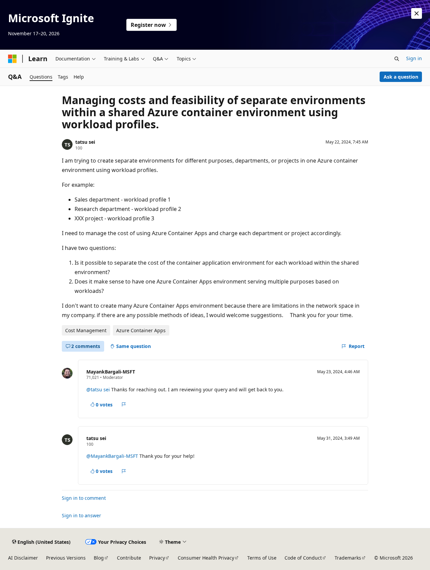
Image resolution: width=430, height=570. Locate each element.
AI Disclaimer (23, 558)
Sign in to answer (81, 515)
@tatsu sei (98, 389)
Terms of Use (261, 558)
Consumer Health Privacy (206, 558)
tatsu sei (85, 142)
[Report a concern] (124, 404)
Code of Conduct (303, 558)
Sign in (414, 58)
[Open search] (396, 59)
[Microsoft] (12, 58)
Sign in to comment (84, 498)
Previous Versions (66, 558)
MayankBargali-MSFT (110, 371)
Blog (99, 558)
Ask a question (401, 77)
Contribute (129, 558)
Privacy (157, 558)
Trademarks (348, 558)
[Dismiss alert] (416, 13)
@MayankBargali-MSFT (112, 456)
